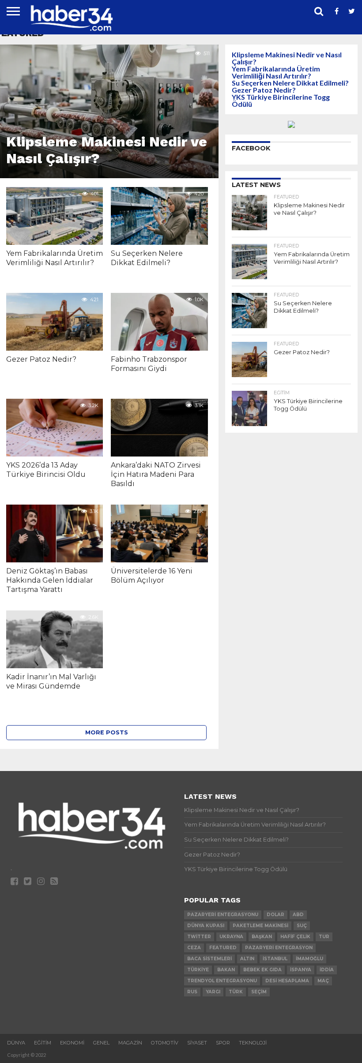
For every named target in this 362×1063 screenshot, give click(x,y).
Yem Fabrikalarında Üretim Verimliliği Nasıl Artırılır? (276, 72)
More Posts (106, 732)
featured (223, 948)
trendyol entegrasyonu (222, 981)
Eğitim (42, 1043)
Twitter (199, 936)
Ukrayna (231, 936)
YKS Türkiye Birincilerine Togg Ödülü (281, 100)
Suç (302, 925)
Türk (236, 992)
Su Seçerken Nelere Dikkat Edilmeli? (290, 83)
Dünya (16, 1043)
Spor (223, 1043)
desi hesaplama (287, 981)
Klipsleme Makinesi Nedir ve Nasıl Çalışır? (287, 58)
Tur (324, 936)
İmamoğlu (309, 959)
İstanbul (275, 959)
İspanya (300, 970)
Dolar (275, 914)
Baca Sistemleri (209, 959)
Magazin (130, 1043)
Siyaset (197, 1043)
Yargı (213, 992)
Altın (247, 959)
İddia (327, 970)
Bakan (226, 970)
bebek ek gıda (262, 970)
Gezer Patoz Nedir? (264, 90)
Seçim (259, 992)
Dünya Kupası (205, 925)
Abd (298, 914)
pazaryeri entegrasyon (279, 948)
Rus (192, 992)
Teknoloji (253, 1043)
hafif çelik (295, 936)
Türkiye (198, 970)
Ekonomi (72, 1043)
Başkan (262, 936)
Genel (101, 1043)
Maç (323, 981)
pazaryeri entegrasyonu (222, 914)
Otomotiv (164, 1043)
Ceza (194, 948)
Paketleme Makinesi (260, 925)
